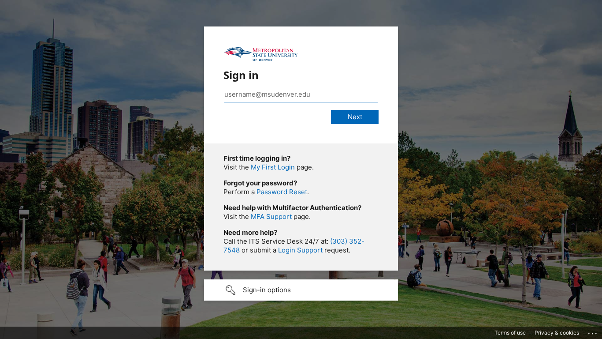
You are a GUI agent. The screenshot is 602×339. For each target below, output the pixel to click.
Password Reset (281, 192)
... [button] (593, 331)
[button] (301, 290)
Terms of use (510, 332)
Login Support (300, 250)
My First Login (273, 167)
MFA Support (271, 216)
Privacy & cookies (557, 332)
